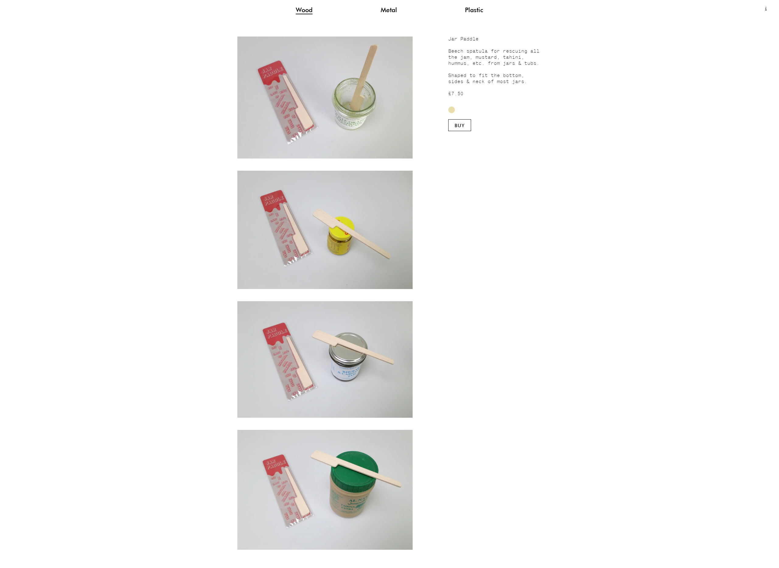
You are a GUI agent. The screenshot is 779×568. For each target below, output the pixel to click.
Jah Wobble (451, 109)
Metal (389, 10)
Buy (460, 125)
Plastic (474, 10)
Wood (304, 10)
